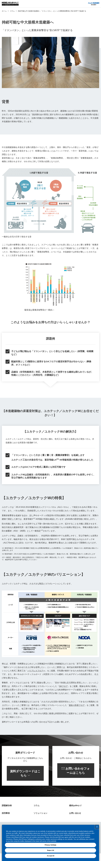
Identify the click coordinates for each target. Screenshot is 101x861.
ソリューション (40, 813)
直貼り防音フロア (77, 705)
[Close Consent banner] (97, 827)
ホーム (4, 11)
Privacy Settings (50, 845)
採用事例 (6, 813)
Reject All (50, 850)
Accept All (50, 856)
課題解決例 (7, 805)
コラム (12, 11)
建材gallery (74, 805)
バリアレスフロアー (36, 671)
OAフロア (63, 686)
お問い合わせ (75, 813)
